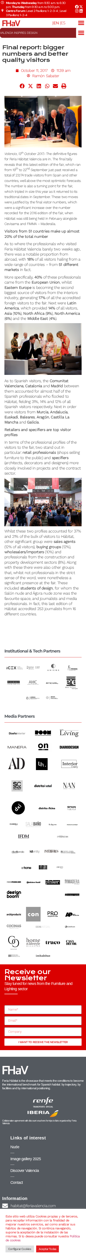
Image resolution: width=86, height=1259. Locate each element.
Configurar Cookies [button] (19, 1249)
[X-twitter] (81, 7)
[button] (81, 23)
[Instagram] (77, 11)
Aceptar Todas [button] (47, 1249)
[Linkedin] (81, 11)
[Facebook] (77, 7)
